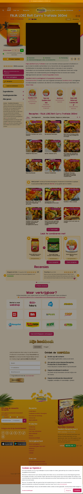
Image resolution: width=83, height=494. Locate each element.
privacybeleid (63, 484)
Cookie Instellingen (27, 490)
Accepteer (77, 490)
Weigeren (68, 490)
